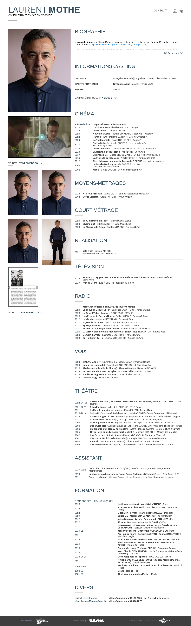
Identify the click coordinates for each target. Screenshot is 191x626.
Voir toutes (23, 163)
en (181, 12)
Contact (160, 10)
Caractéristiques (93, 98)
